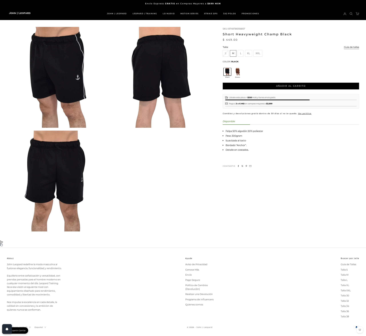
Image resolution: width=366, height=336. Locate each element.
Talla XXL (346, 290)
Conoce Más (192, 269)
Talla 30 (345, 295)
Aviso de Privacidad (196, 264)
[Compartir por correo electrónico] (250, 166)
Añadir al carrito (291, 86)
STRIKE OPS (211, 13)
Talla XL (345, 285)
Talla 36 (345, 311)
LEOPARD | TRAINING (145, 13)
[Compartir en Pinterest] (246, 166)
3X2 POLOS (229, 13)
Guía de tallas (351, 47)
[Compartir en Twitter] (242, 166)
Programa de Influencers (199, 299)
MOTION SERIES (189, 13)
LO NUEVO (169, 13)
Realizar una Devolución (199, 294)
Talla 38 (345, 316)
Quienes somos (194, 304)
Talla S (344, 269)
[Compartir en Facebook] (238, 166)
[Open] (7, 329)
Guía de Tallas (348, 264)
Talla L (344, 280)
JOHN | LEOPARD (117, 13)
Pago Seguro (192, 280)
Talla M (344, 274)
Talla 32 (345, 301)
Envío (188, 274)
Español (39, 327)
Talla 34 (345, 306)
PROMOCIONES (250, 13)
